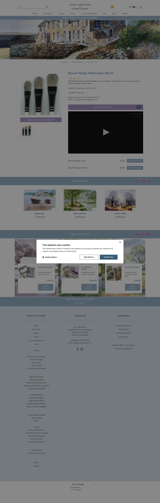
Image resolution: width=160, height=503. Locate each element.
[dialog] (80, 251)
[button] (49, 257)
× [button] (120, 242)
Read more (81, 251)
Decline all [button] (89, 257)
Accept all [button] (108, 257)
